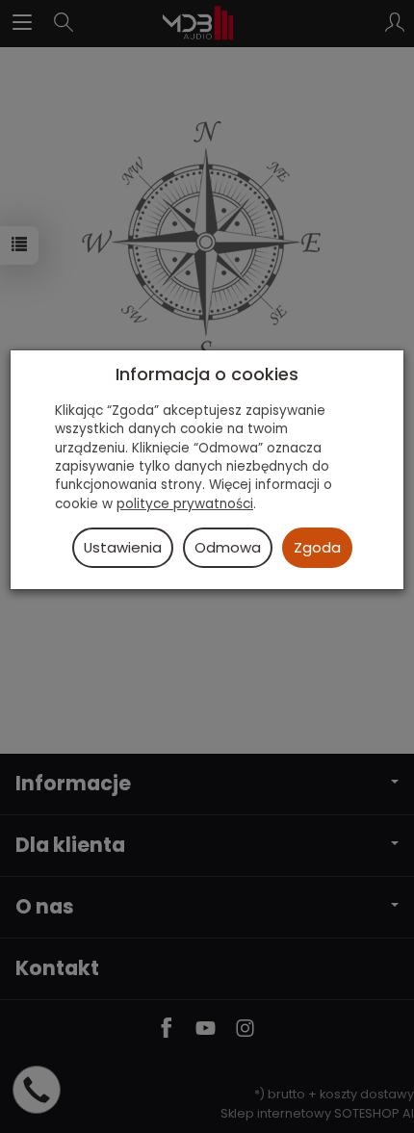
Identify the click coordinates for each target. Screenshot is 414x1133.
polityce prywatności (184, 504)
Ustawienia (123, 547)
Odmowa (227, 547)
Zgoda (317, 547)
